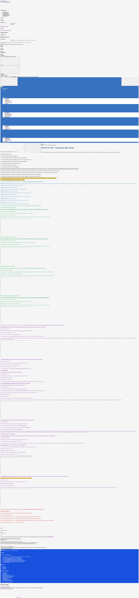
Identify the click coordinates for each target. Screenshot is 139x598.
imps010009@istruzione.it (14, 559)
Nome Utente (13, 23)
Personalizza (3, 538)
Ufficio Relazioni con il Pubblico (8, 575)
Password (12, 24)
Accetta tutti (17, 538)
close (2, 86)
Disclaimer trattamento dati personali (6, 588)
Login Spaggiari (28, 42)
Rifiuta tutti (9, 538)
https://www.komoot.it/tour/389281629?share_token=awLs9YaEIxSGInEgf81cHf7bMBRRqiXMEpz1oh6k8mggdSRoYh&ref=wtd (23, 268)
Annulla (2, 75)
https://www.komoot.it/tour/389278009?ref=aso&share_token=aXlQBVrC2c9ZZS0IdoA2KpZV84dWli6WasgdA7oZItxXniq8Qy (24, 209)
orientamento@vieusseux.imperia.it (15, 560)
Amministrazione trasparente (7, 580)
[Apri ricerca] (130, 81)
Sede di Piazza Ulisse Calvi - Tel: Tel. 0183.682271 (13, 558)
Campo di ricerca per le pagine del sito (7, 151)
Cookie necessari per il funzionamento (7, 546)
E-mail (12, 40)
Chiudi (2, 48)
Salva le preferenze (9, 548)
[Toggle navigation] (9, 81)
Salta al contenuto (3, 0)
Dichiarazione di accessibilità (8, 576)
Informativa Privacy (6, 574)
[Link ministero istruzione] (5, 1)
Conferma (5, 75)
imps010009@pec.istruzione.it (14, 561)
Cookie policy (5, 572)
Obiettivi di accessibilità (7, 577)
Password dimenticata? (4, 26)
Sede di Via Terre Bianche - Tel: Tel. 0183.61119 (12, 557)
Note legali (4, 573)
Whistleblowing (5, 578)
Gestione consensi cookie (7, 579)
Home (42, 144)
